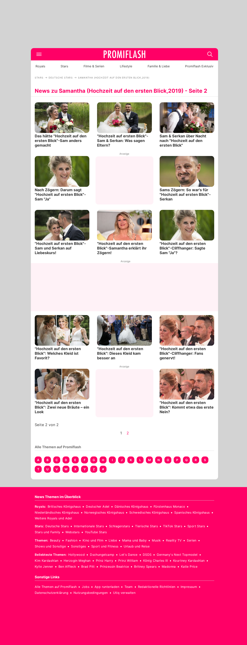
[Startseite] (124, 54)
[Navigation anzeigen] (39, 54)
